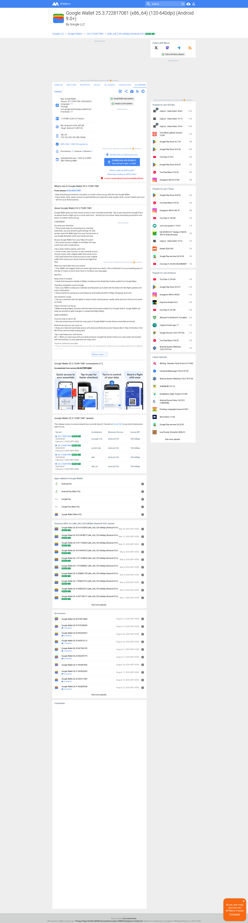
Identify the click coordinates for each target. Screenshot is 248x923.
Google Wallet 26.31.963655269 (74, 671)
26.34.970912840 (84, 368)
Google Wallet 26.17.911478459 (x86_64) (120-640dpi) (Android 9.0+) (90, 558)
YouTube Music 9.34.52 (169, 340)
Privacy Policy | (82, 921)
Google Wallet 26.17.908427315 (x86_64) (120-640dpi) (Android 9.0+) (90, 581)
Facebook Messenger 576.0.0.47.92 (174, 371)
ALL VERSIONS (140, 85)
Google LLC (77, 24)
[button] (120, 92)
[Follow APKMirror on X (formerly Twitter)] (156, 49)
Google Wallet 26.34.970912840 (74, 619)
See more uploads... (99, 605)
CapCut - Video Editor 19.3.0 (171, 241)
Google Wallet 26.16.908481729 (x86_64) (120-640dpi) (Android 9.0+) (90, 573)
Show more (98, 354)
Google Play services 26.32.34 (172, 256)
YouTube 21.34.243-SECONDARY (173, 264)
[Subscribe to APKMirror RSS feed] (190, 49)
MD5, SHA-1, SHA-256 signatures (74, 144)
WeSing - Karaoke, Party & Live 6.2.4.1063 (176, 363)
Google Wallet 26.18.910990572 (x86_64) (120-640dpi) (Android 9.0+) (90, 551)
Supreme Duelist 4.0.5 (169, 302)
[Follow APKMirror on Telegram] (178, 49)
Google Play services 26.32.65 (172, 424)
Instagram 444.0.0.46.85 (169, 295)
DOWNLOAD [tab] (58, 85)
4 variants (68, 674)
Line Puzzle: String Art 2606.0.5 (172, 432)
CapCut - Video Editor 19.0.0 (171, 126)
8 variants (68, 636)
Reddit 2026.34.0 (166, 249)
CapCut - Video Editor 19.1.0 (171, 119)
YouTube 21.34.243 (168, 218)
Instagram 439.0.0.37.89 (169, 180)
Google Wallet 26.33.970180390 (74, 625)
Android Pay (67, 484)
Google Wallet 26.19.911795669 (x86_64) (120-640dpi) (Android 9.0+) (90, 543)
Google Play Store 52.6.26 (170, 149)
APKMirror (65, 3)
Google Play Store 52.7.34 (170, 142)
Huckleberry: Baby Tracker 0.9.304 (173, 394)
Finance (58, 92)
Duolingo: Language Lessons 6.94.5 (174, 409)
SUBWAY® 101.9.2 (167, 386)
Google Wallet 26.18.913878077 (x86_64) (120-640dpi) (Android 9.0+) (90, 535)
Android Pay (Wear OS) (71, 491)
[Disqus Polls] (99, 739)
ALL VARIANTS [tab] (109, 85)
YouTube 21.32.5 (166, 157)
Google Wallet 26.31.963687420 (74, 665)
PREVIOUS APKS (125, 85)
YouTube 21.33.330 (168, 310)
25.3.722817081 (95, 33)
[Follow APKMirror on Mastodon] (167, 49)
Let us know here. (130, 918)
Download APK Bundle (124, 161)
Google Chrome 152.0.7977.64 (172, 333)
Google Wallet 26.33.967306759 (74, 648)
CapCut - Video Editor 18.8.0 (171, 111)
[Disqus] (99, 806)
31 (73, 151)
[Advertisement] (99, 60)
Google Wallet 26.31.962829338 (74, 686)
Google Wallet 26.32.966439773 (74, 656)
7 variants (68, 643)
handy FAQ (117, 424)
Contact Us (138, 921)
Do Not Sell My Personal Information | (103, 921)
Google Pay (66, 499)
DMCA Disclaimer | (126, 921)
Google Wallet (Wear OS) (72, 514)
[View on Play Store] (131, 92)
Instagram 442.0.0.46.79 (169, 210)
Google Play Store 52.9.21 (170, 287)
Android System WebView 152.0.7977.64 (176, 379)
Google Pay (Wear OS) (71, 507)
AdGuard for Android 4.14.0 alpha (173, 318)
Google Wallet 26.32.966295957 (74, 633)
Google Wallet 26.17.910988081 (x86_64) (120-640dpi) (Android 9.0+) (90, 566)
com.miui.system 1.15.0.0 (170, 226)
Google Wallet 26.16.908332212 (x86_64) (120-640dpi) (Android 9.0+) (90, 589)
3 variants (68, 628)
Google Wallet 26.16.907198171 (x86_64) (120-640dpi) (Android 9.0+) (90, 596)
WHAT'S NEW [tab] (71, 85)
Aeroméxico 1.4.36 (167, 417)
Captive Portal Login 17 (169, 325)
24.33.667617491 (73, 191)
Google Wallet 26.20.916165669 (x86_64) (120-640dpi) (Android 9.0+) (90, 528)
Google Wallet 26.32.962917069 (74, 679)
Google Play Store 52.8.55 (170, 165)
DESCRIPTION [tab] (85, 85)
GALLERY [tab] (97, 85)
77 (72, 104)
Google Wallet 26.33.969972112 (74, 641)
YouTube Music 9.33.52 (169, 172)
